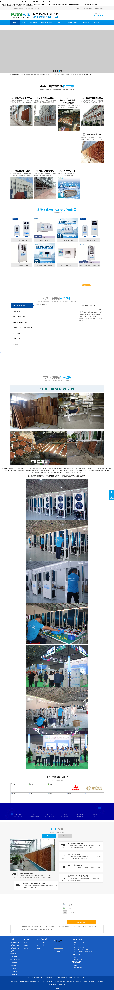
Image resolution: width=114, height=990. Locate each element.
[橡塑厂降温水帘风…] (45, 126)
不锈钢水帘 (13, 954)
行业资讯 (26, 945)
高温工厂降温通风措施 (19, 316)
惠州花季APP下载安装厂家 (38, 926)
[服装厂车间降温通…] (92, 126)
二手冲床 (50, 929)
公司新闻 (64, 835)
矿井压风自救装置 (34, 929)
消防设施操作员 (65, 926)
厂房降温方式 (16, 311)
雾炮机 (79, 926)
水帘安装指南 (16, 333)
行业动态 (49, 835)
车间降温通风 (13, 971)
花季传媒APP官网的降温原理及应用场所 (34, 883)
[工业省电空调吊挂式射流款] (67, 237)
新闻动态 (26, 939)
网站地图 (79, 8)
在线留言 (39, 948)
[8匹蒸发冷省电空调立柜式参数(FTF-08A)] (89, 263)
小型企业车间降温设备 (19, 305)
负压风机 (60, 22)
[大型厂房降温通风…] (45, 198)
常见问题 (26, 948)
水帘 (23, 22)
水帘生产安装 (13, 957)
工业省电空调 (33, 22)
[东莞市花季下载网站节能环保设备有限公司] (34, 15)
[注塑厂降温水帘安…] (21, 126)
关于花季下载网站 (88, 8)
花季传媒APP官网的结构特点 (26, 873)
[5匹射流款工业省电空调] (44, 237)
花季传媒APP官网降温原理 (20, 322)
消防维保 (84, 926)
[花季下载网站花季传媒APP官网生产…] (69, 130)
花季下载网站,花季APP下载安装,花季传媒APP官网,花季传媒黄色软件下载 (18, 5)
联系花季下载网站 (99, 8)
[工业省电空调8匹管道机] (67, 263)
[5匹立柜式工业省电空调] (21, 263)
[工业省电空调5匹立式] (89, 237)
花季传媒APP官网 (26, 926)
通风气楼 (57, 926)
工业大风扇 (13, 968)
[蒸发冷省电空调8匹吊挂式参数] (44, 263)
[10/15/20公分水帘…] (69, 198)
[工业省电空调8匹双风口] (21, 237)
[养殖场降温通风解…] (92, 162)
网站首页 (15, 22)
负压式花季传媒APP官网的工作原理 (78, 876)
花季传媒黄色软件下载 (47, 22)
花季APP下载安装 (72, 22)
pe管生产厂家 (25, 929)
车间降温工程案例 (15, 959)
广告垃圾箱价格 (50, 926)
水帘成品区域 (16, 344)
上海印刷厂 (73, 926)
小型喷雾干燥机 (92, 926)
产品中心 (12, 939)
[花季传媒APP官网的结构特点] (32, 870)
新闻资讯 (96, 22)
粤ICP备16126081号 (81, 977)
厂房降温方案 (85, 22)
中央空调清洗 (43, 929)
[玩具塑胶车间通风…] (21, 198)
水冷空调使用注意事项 (74, 854)
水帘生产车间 (16, 338)
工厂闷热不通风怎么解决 (75, 865)
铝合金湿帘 (13, 965)
